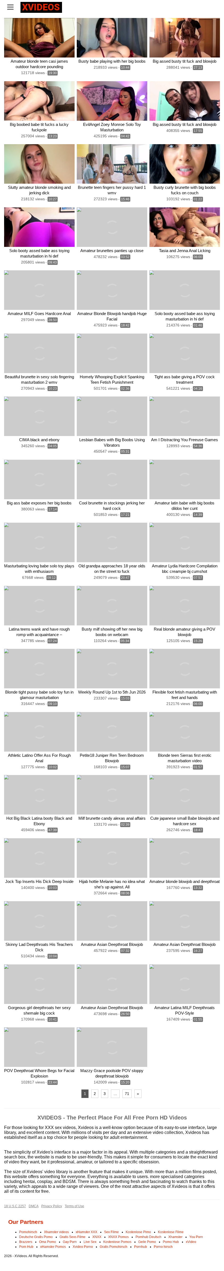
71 (127, 1093)
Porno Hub (171, 1242)
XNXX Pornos (118, 1237)
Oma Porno (47, 1242)
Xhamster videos (56, 1232)
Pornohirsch (28, 1232)
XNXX (96, 1237)
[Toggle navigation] (12, 6)
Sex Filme (111, 1232)
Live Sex (90, 1242)
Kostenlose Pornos (117, 1242)
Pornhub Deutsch (148, 1237)
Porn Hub (26, 1247)
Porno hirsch (163, 1247)
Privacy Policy (51, 1206)
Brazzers (25, 1242)
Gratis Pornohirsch (113, 1247)
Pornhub (140, 1247)
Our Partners (25, 1222)
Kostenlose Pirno (138, 1232)
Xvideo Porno (83, 1247)
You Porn (196, 1237)
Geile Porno (147, 1242)
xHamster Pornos (53, 1247)
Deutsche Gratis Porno (36, 1237)
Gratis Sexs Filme (73, 1237)
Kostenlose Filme (171, 1232)
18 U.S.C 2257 (15, 1206)
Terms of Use (74, 1206)
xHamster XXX (86, 1232)
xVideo (191, 1242)
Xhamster (175, 1237)
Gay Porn (70, 1242)
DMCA (34, 1206)
